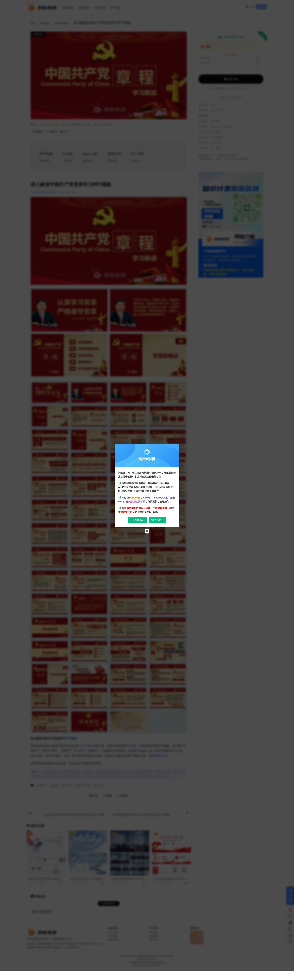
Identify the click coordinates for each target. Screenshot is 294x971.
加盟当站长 (157, 520)
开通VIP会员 (137, 520)
